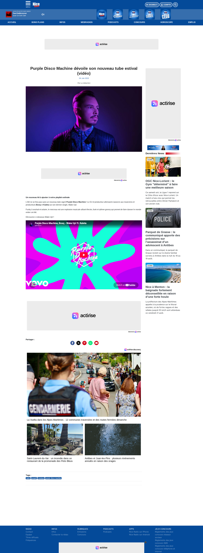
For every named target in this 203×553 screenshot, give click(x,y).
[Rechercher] (175, 4)
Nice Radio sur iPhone (139, 532)
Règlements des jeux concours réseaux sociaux (164, 535)
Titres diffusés (32, 537)
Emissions (81, 532)
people (34, 478)
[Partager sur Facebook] (72, 344)
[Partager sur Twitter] (78, 344)
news (28, 478)
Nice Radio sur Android (139, 534)
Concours (139, 22)
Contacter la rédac (60, 534)
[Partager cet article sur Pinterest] (84, 344)
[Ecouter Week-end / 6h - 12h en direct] (163, 147)
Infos (62, 22)
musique (41, 478)
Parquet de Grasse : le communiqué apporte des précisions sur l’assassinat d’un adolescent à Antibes (163, 238)
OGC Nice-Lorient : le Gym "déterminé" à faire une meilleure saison (162, 184)
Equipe (29, 534)
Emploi (191, 22)
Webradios (87, 22)
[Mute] (43, 14)
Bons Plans (38, 22)
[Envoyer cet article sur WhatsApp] (90, 344)
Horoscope (166, 22)
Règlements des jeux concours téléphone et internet (165, 549)
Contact (29, 532)
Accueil (12, 22)
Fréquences (31, 540)
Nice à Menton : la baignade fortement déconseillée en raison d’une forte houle (161, 291)
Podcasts (113, 22)
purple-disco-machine (53, 478)
